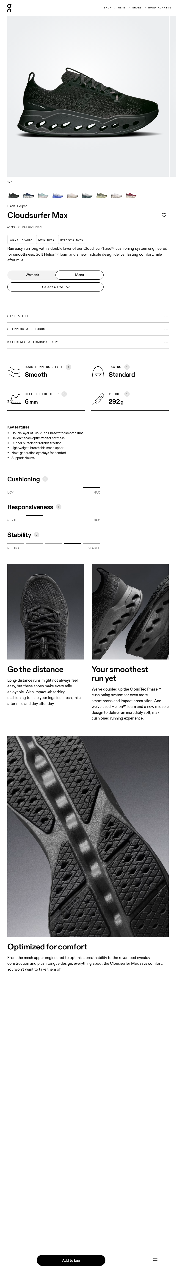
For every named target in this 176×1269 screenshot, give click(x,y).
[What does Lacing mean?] (126, 367)
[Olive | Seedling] (101, 195)
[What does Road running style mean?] (68, 367)
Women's (32, 275)
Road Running (159, 7)
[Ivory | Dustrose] (72, 195)
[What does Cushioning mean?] (45, 478)
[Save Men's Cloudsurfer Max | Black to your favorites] (164, 215)
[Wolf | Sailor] (57, 195)
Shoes (137, 7)
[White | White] (116, 195)
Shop (108, 7)
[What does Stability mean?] (36, 534)
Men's (79, 275)
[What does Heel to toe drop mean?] (64, 394)
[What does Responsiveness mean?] (58, 506)
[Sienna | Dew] (131, 195)
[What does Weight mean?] (126, 394)
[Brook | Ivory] (43, 195)
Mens (122, 7)
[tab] (155, 1260)
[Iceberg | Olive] (87, 195)
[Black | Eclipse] (13, 195)
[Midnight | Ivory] (28, 195)
